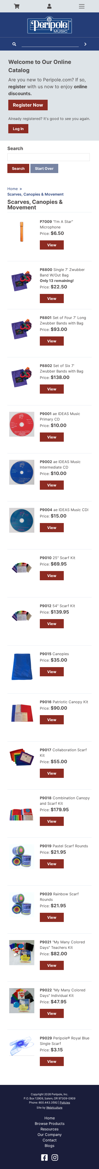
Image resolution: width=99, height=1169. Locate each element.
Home (12, 188)
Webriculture (54, 1107)
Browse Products (49, 1123)
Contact (50, 1140)
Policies (65, 1102)
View (51, 245)
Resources (49, 1129)
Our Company (50, 1134)
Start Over (44, 168)
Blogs (49, 1145)
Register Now (28, 105)
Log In (18, 128)
